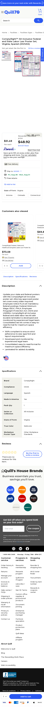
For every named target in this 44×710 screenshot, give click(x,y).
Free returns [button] (12, 178)
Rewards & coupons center (34, 590)
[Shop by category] (2, 12)
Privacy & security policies (5, 613)
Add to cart (25, 696)
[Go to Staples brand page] (22, 499)
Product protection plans (20, 627)
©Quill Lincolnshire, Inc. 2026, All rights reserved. (19, 683)
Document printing (20, 606)
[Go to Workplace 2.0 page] (28, 507)
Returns (4, 571)
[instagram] (14, 549)
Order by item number (36, 583)
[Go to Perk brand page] (10, 499)
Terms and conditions (23, 535)
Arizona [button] (9, 195)
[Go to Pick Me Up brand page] (33, 490)
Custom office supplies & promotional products (21, 597)
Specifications (21, 276)
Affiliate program (19, 638)
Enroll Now (23, 145)
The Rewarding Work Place (12, 657)
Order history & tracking (7, 566)
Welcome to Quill (8, 649)
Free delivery (12, 164)
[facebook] (27, 549)
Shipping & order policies (6, 597)
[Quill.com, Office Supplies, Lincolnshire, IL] (9, 675)
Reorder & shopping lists (36, 566)
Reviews (33, 276)
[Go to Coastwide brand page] (22, 490)
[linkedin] (20, 549)
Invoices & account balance (5, 584)
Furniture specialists (20, 620)
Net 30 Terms (21, 590)
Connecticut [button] (35, 195)
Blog (3, 653)
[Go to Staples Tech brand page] (33, 499)
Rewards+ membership (21, 566)
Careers (4, 661)
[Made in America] (7, 358)
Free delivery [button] (9, 260)
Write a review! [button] (34, 48)
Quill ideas (20, 633)
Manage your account (6, 577)
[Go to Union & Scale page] (16, 507)
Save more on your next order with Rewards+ (22, 3)
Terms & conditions (9, 691)
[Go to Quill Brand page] (10, 490)
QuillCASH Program (20, 579)
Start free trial (34, 150)
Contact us (5, 619)
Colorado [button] (21, 195)
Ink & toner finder (34, 573)
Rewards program (19, 573)
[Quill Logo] (12, 12)
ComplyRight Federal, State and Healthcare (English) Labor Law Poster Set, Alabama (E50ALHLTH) (16, 247)
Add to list (10, 184)
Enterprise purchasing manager (20, 613)
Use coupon (33, 528)
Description (8, 276)
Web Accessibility (8, 665)
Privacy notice (25, 691)
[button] (43, 2)
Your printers (35, 578)
